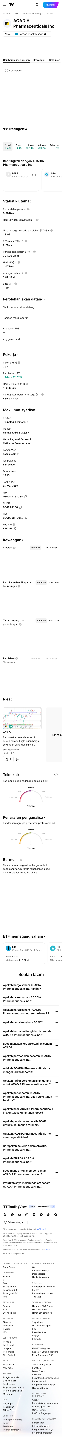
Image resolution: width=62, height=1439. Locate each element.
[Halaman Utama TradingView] (11, 5)
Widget (35, 1400)
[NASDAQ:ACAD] (6, 726)
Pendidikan (8, 1407)
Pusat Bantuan (39, 1332)
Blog (34, 1329)
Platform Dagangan (41, 1413)
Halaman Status (40, 1388)
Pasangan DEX (10, 1293)
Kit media (36, 1339)
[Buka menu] (4, 5)
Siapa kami (37, 1322)
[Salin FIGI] (26, 518)
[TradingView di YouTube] (19, 1215)
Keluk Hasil (8, 1345)
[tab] (35, 548)
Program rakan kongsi (43, 1429)
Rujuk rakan (9, 1384)
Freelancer (8, 1426)
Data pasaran (38, 1273)
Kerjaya (35, 1335)
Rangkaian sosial (11, 1377)
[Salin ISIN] (25, 496)
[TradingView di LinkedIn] (34, 1215)
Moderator (8, 1394)
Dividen (6, 1329)
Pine (5, 1296)
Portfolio (7, 1341)
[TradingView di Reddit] (56, 1215)
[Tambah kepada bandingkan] (34, 174)
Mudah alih (8, 1364)
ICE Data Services (44, 1229)
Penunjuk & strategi (12, 1419)
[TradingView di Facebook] (12, 1215)
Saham (6, 1276)
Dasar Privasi (38, 1371)
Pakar (6, 1423)
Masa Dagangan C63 (42, 1355)
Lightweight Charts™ (42, 1406)
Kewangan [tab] (39, 59)
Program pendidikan (42, 1432)
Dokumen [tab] (54, 59)
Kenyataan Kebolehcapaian (45, 1378)
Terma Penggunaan (41, 1364)
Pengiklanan (38, 1422)
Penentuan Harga (40, 1270)
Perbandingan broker (42, 1293)
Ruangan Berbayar (12, 1429)
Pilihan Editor (9, 1410)
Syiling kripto (9, 1286)
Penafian (36, 1368)
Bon (5, 1283)
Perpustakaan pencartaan (45, 1403)
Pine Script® (9, 1355)
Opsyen (7, 1348)
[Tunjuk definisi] (28, 209)
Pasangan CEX (10, 1290)
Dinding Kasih (9, 1380)
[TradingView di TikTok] (48, 1215)
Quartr (47, 1249)
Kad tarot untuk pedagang (45, 1351)
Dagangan (8, 1403)
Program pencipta (12, 1387)
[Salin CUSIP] (20, 507)
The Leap (37, 1296)
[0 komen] (18, 759)
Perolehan (8, 1325)
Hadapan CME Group (42, 1306)
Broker (35, 1290)
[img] (45, 34)
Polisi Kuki (37, 1374)
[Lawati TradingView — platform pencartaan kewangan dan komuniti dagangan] (15, 129)
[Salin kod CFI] (15, 528)
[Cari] (37, 5)
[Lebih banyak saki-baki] (16, 13)
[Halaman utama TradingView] (15, 1207)
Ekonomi (7, 1322)
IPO (5, 1332)
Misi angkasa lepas (41, 1325)
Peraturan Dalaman (12, 1390)
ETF (5, 1280)
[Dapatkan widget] (56, 775)
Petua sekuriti (39, 1381)
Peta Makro (8, 1351)
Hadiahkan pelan (40, 1277)
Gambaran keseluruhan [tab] (16, 59)
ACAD (7, 732)
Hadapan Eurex (39, 1309)
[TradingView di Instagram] (27, 1215)
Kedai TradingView (41, 1348)
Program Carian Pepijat (43, 1384)
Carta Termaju (39, 1410)
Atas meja (8, 1368)
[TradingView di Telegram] (41, 1215)
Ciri (33, 1267)
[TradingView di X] (5, 1215)
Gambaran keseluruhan (43, 1286)
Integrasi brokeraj (41, 1426)
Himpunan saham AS (42, 1312)
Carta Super (9, 1267)
